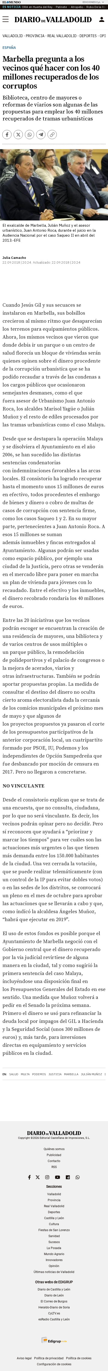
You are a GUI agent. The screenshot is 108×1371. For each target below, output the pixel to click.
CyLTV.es (54, 1313)
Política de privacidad (49, 1358)
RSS (54, 1167)
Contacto (54, 1161)
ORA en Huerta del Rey (37, 7)
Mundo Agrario (54, 1254)
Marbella (71, 1074)
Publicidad (54, 1155)
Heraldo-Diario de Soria (54, 1307)
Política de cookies (78, 1358)
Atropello (77, 7)
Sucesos (54, 1242)
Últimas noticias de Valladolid (54, 1272)
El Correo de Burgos (54, 1301)
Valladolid (13, 36)
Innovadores (54, 1260)
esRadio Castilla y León (54, 1319)
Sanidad (54, 1236)
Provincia (35, 36)
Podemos (39, 1074)
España (9, 48)
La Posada (54, 1248)
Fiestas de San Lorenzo (54, 1230)
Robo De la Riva (97, 7)
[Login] (101, 19)
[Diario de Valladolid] (53, 19)
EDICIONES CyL (91, 2)
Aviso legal (24, 1358)
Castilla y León (54, 1218)
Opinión (54, 1266)
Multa (25, 1074)
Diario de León (54, 1295)
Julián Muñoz (91, 1074)
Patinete (62, 7)
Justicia (55, 1074)
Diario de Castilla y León (54, 1289)
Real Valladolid (62, 36)
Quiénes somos (54, 1149)
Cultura (54, 1224)
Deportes (88, 36)
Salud (13, 1074)
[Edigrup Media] (54, 1340)
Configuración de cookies (54, 1364)
